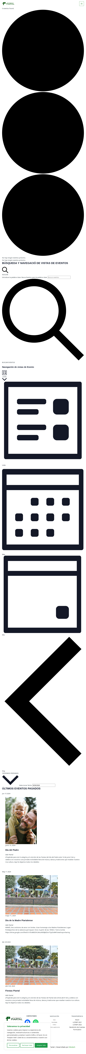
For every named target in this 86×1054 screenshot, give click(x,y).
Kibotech (72, 1047)
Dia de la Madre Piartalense (19, 920)
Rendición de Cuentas (77, 1027)
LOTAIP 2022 (77, 1025)
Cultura (54, 1024)
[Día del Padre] (43, 820)
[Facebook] (27, 1022)
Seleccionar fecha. (25, 785)
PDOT (77, 1020)
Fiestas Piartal (12, 991)
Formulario (77, 1029)
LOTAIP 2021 (77, 1022)
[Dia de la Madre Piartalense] (43, 894)
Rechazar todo (27, 1045)
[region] (27, 1036)
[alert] (43, 258)
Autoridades (54, 1022)
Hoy (3, 771)
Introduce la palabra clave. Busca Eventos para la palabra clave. (25, 277)
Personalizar (13, 1045)
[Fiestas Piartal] (43, 965)
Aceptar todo (41, 1045)
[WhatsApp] (35, 1022)
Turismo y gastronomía (54, 1027)
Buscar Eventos (8, 362)
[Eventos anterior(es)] (43, 766)
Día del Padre (12, 850)
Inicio (54, 1020)
